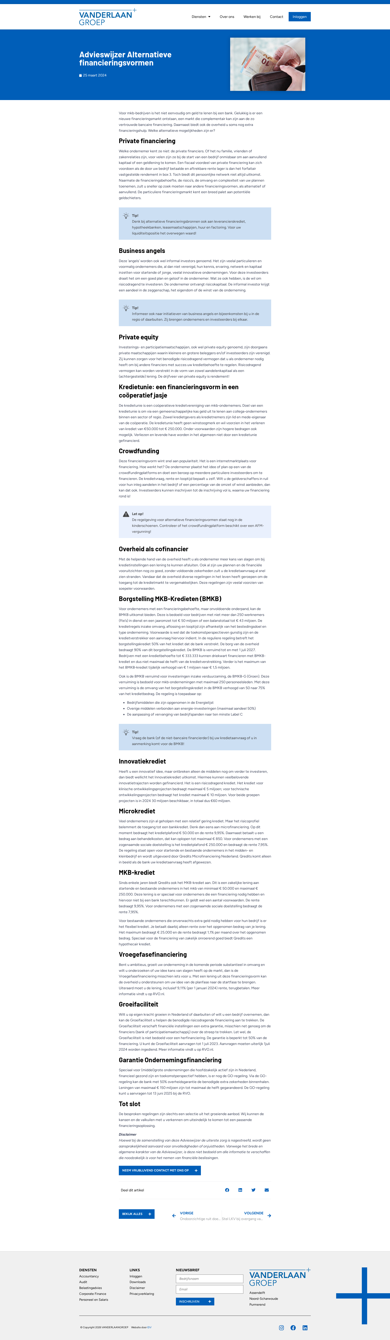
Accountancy (89, 1276)
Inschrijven (189, 1301)
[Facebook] (293, 1327)
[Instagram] (281, 1327)
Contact (276, 16)
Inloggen (300, 16)
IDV (149, 1327)
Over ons (227, 16)
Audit (83, 1282)
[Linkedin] (305, 1327)
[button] (227, 1190)
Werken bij (252, 16)
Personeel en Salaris (93, 1300)
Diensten (199, 16)
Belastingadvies (90, 1288)
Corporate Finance (92, 1294)
